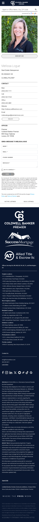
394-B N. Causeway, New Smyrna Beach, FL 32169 (16, 344)
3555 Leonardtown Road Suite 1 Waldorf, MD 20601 (16, 320)
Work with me (19, 56)
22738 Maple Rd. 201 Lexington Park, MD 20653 (15, 318)
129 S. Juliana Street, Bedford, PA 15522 (13, 337)
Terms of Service (12, 196)
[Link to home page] (19, 3)
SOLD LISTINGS (29, 201)
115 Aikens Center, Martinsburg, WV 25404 (14, 305)
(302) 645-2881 (7, 103)
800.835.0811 (6, 362)
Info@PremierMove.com (8, 359)
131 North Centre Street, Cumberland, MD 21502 (15, 313)
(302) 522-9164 (7, 97)
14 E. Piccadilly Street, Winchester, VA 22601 (14, 293)
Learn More (5, 364)
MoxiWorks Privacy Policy (22, 515)
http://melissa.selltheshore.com (12, 109)
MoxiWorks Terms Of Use (8, 515)
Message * (6, 163)
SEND (8, 174)
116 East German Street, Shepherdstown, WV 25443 (16, 308)
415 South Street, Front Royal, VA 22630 (13, 279)
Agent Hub (5, 480)
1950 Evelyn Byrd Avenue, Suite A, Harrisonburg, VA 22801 (18, 281)
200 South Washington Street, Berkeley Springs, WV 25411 (18, 303)
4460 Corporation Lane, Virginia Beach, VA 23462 (16, 288)
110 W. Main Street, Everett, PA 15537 (12, 339)
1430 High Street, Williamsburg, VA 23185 (13, 291)
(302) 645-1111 (7, 91)
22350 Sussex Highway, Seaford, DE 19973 (14, 332)
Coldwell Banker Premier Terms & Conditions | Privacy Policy (19, 487)
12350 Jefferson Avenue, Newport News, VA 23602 (16, 286)
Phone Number (8, 157)
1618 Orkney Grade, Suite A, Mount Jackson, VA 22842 (17, 283)
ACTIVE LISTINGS (10, 201)
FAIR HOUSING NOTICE (27, 517)
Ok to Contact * (9, 169)
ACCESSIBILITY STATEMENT (10, 517)
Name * (5, 146)
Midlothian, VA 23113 (17, 298)
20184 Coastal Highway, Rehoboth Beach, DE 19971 (16, 330)
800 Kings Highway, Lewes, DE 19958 (12, 325)
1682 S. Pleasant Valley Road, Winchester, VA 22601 (17, 296)
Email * (5, 152)
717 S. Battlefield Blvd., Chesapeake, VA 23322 (15, 276)
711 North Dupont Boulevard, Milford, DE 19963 (15, 327)
